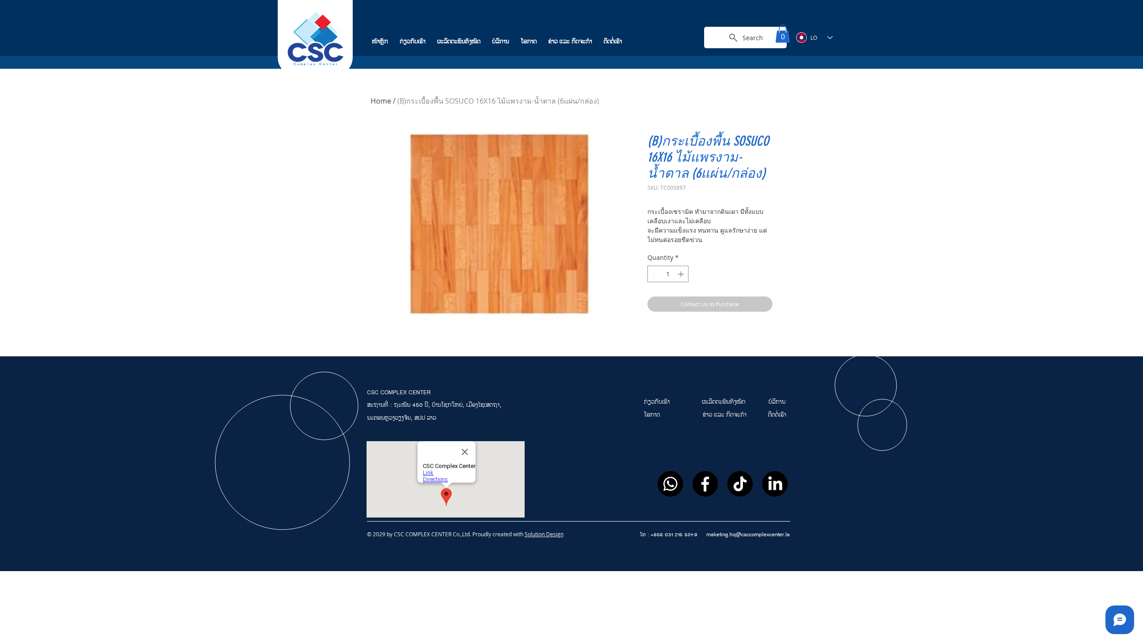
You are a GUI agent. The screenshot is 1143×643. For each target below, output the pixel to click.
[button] (782, 34)
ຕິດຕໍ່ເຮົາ (777, 415)
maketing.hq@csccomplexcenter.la (748, 534)
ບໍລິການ (776, 402)
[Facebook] (705, 484)
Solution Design (544, 534)
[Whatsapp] (670, 484)
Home (381, 101)
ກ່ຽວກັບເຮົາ (658, 402)
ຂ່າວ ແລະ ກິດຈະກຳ (725, 415)
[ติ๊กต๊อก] (740, 484)
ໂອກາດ (653, 415)
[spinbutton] (668, 274)
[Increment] (681, 274)
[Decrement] (654, 274)
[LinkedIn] (775, 484)
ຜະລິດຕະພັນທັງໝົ (722, 402)
